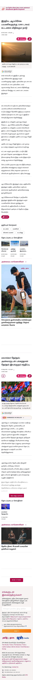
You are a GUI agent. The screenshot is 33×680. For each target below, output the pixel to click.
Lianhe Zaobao (6, 647)
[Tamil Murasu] (8, 638)
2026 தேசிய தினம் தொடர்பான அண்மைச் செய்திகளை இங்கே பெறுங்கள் (18, 8)
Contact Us (15, 667)
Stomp (4, 649)
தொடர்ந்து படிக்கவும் (17, 496)
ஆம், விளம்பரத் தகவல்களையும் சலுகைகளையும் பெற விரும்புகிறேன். (16, 625)
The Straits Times (7, 645)
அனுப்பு (16, 631)
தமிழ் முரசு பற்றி (7, 659)
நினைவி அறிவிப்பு (15, 663)
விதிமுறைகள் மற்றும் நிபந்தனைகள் (20, 617)
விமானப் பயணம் (8, 233)
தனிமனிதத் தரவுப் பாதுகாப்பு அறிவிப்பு (17, 619)
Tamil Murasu (25, 647)
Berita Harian (16, 647)
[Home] (23, 638)
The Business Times (20, 645)
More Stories (16, 580)
